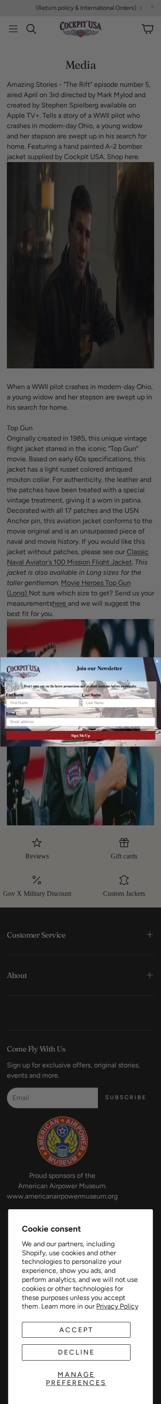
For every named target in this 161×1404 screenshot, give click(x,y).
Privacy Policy (117, 1306)
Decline (76, 1352)
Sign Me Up (80, 735)
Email (11, 714)
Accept (76, 1330)
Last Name (91, 695)
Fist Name (15, 695)
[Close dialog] (157, 661)
